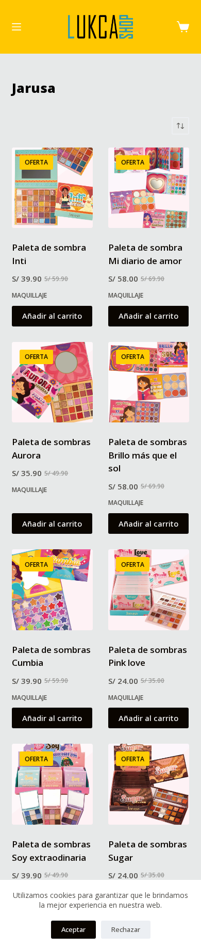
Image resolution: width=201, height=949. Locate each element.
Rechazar (125, 929)
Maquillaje (29, 295)
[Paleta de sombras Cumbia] (52, 589)
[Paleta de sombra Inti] (52, 188)
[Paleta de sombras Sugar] (148, 784)
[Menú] (16, 26)
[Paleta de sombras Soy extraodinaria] (52, 784)
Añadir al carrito (52, 315)
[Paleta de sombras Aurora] (52, 382)
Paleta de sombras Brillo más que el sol (147, 455)
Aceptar (73, 929)
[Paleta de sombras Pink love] (148, 589)
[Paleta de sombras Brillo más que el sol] (148, 382)
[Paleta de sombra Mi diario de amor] (148, 188)
